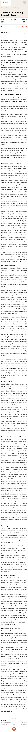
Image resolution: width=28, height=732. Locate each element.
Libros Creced (5, 724)
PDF (24, 33)
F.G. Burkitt (23, 26)
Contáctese (23, 722)
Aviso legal (23, 724)
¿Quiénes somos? (6, 722)
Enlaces (15, 724)
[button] (24, 2)
